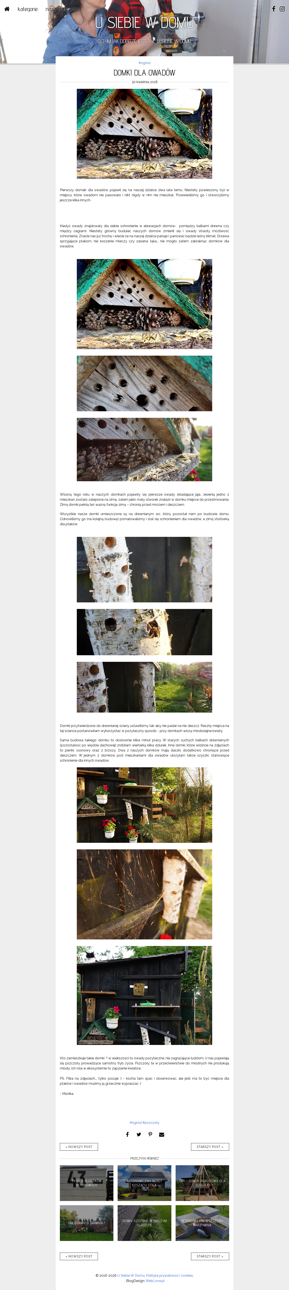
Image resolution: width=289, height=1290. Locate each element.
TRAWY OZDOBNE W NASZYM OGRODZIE (144, 1223)
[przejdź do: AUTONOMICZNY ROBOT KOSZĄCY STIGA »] (144, 1200)
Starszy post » (210, 1147)
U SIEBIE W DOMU (144, 22)
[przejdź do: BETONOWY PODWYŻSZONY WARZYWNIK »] (202, 1240)
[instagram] (282, 9)
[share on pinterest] (150, 1134)
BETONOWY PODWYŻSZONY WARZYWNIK (202, 1223)
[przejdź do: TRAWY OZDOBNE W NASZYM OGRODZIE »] (144, 1240)
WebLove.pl (155, 1281)
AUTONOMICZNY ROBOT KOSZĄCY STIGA (144, 1183)
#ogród (144, 63)
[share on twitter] (138, 1134)
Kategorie (28, 8)
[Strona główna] (7, 8)
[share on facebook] (127, 1134)
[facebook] (273, 9)
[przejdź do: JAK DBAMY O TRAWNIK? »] (86, 1240)
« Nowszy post (79, 1147)
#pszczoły (150, 1123)
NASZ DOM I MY (62, 8)
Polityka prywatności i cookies (169, 1276)
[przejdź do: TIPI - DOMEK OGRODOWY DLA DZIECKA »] (202, 1200)
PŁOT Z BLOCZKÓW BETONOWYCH (87, 1183)
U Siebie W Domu (130, 1276)
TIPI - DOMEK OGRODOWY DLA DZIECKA (202, 1183)
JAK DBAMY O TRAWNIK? (86, 1223)
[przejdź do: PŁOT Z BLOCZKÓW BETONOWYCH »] (86, 1200)
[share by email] (161, 1134)
